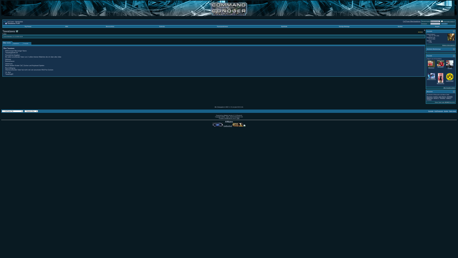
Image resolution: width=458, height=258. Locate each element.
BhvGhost (431, 67)
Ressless (442, 98)
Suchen (400, 26)
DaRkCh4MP (450, 81)
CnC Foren (10, 21)
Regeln (437, 26)
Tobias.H (448, 98)
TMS (238, 118)
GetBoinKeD (228, 126)
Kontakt (430, 111)
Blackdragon (440, 83)
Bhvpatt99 (440, 66)
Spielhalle (284, 26)
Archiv (446, 111)
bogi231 (435, 96)
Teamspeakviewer (222, 26)
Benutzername (426, 21)
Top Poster (28, 26)
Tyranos (429, 99)
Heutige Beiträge (344, 26)
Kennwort (424, 23)
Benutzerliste (19, 21)
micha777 (436, 98)
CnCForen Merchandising (411, 21)
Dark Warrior (442, 96)
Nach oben (452, 111)
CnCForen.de (439, 111)
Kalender (162, 26)
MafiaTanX (430, 98)
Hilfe (66, 26)
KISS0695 (450, 96)
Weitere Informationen (448, 45)
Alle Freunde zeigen (449, 88)
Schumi (450, 68)
